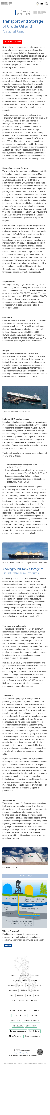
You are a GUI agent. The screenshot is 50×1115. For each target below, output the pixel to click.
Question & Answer (31, 1021)
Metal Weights (15, 1036)
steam (36, 995)
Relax (12, 1010)
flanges (34, 980)
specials (20, 995)
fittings (11, 985)
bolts (29, 985)
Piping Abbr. (18, 1026)
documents (23, 975)
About (28, 1053)
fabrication (25, 990)
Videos (36, 1010)
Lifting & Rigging (20, 1015)
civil (14, 1000)
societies (16, 980)
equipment (13, 990)
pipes (25, 980)
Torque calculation (18, 1031)
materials (35, 975)
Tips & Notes (34, 1031)
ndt (11, 995)
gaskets (38, 985)
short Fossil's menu (12, 41)
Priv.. (16, 1053)
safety (13, 975)
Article (8, 945)
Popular (33, 1015)
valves (20, 985)
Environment (31, 1026)
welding (36, 990)
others (34, 1000)
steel (29, 995)
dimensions (23, 1000)
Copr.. (21, 1053)
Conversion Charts (32, 1036)
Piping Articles (24, 1010)
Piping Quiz (15, 1021)
